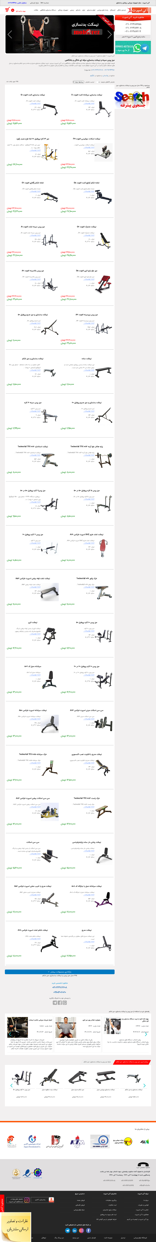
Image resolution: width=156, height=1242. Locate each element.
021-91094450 (109, 69)
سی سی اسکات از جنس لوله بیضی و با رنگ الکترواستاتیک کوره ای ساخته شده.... (26, 851)
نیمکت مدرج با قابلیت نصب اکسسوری (87, 754)
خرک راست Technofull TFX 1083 (87, 798)
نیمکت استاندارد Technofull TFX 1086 (33, 446)
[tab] (132, 1062)
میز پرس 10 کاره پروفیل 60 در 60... (83, 673)
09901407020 (60, 992)
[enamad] (27, 1174)
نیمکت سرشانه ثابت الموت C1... (84, 102)
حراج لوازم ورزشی (79, 1210)
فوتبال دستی (91, 1238)
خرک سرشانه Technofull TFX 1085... (28, 761)
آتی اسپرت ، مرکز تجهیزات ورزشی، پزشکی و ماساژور (133, 3)
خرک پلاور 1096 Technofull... (85, 585)
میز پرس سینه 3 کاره (32, 402)
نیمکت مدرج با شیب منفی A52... (29, 893)
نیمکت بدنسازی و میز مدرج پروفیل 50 (33, 314)
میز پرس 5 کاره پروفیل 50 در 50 (87, 490)
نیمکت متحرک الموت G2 (86, 226)
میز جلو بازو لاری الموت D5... (85, 278)
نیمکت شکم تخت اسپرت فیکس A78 (33, 930)
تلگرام (92, 75)
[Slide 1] (60, 50)
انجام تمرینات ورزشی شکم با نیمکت (40, 1020)
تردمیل (123, 1238)
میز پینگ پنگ (59, 1238)
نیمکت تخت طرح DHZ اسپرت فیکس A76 (86, 534)
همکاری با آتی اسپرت (141, 1214)
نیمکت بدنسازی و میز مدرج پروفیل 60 (87, 402)
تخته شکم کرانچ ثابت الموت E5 (86, 182)
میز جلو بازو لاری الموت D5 (86, 270)
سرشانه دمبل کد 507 (32, 666)
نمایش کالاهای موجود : (107, 82)
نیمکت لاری (32, 622)
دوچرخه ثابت (108, 1238)
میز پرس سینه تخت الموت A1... (30, 234)
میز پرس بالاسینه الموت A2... (30, 278)
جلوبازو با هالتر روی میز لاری (91, 1020)
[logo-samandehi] (16, 1174)
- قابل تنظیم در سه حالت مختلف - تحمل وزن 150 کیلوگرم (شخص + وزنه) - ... (24, 367)
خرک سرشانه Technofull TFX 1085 (33, 754)
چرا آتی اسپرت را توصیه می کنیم (137, 1219)
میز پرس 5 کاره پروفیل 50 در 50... (83, 497)
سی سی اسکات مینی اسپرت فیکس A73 (86, 710)
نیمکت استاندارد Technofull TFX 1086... (27, 453)
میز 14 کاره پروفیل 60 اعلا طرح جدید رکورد (32, 138)
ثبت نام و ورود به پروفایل (108, 1214)
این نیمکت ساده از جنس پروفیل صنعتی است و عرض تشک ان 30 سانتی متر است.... (79, 367)
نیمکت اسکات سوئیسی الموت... (83, 146)
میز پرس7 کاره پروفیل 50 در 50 (32, 490)
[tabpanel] (78, 1085)
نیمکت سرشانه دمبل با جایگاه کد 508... (81, 893)
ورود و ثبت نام (20, 11)
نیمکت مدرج (87, 930)
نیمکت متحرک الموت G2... (85, 234)
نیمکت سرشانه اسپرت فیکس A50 (33, 710)
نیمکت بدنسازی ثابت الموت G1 (33, 94)
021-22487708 (97, 69)
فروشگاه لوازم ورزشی (140, 1238)
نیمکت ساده (87, 358)
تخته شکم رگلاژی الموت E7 (33, 182)
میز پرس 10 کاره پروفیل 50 (86, 622)
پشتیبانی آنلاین (40, 1199)
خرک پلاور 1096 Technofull (86, 578)
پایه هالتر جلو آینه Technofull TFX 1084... (80, 453)
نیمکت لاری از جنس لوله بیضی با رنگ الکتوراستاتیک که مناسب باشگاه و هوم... (27, 631)
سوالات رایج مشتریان (110, 1210)
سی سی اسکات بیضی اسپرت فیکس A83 (33, 798)
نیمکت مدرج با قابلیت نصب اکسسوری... (81, 761)
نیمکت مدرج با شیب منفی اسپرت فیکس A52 (32, 886)
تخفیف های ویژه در (17, 1199)
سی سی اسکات (32, 842)
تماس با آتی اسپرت (142, 1210)
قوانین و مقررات (143, 1205)
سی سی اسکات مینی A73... (85, 717)
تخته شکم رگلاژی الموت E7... (31, 190)
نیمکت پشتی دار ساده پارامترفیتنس (86, 842)
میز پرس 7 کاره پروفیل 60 (33, 534)
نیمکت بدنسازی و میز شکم (32, 358)
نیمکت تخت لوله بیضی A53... (30, 585)
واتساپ (105, 75)
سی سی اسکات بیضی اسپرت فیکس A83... (26, 805)
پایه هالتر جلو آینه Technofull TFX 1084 (86, 446)
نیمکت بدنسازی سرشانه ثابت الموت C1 (86, 94)
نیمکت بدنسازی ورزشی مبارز (106, 1089)
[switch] (98, 82)
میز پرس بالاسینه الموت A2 (33, 270)
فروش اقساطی (80, 1205)
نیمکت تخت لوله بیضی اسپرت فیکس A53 (33, 578)
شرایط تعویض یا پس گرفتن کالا (106, 1219)
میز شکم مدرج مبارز (77, 1089)
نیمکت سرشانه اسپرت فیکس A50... (28, 717)
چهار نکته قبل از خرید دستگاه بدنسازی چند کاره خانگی (135, 1020)
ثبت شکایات (112, 1205)
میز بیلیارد (75, 1238)
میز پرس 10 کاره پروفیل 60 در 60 (86, 666)
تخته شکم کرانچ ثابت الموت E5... (83, 190)
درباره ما (146, 1200)
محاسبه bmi (45, 3)
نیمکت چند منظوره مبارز (49, 1089)
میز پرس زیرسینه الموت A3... (84, 321)
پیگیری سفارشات (111, 1200)
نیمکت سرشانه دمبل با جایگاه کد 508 (87, 886)
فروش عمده (81, 1200)
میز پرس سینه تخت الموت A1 (33, 226)
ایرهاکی (43, 1238)
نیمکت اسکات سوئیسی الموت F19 (86, 138)
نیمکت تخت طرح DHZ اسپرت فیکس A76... (80, 541)
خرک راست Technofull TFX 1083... (83, 805)
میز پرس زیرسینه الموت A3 (87, 314)
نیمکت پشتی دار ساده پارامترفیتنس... (82, 849)
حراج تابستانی (34, 3)
